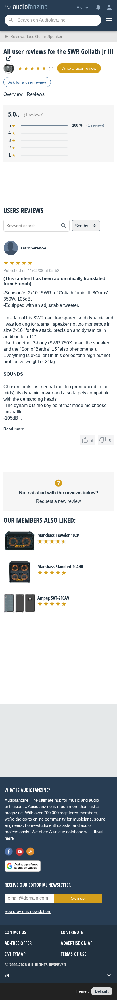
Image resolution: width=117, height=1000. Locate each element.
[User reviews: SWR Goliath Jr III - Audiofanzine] (26, 7)
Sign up (78, 898)
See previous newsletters (28, 911)
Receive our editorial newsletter (38, 885)
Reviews (36, 94)
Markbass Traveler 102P (58, 535)
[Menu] (109, 20)
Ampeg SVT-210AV (53, 598)
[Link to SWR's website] (7, 58)
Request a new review (58, 501)
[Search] (10, 20)
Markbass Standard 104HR (60, 566)
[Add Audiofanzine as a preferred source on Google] (23, 866)
